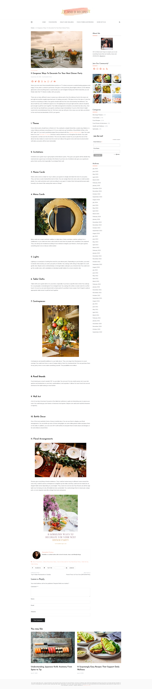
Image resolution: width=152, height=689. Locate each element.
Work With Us (101, 22)
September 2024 (97, 197)
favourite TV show (45, 134)
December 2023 (97, 222)
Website (33, 611)
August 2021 (96, 301)
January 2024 (96, 219)
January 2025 (96, 185)
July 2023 (95, 236)
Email (32, 605)
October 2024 (96, 194)
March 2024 (96, 213)
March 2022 (96, 281)
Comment (34, 586)
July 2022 (95, 270)
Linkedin (71, 567)
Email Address (97, 142)
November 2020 (97, 326)
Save (61, 567)
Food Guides (34, 70)
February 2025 (97, 182)
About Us (102, 56)
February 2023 (97, 250)
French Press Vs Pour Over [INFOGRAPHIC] (78, 574)
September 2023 (97, 230)
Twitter (49, 567)
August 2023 (96, 233)
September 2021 (97, 298)
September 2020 (97, 332)
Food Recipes (53, 22)
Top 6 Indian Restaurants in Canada (41, 574)
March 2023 (96, 247)
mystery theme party (75, 132)
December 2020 (97, 323)
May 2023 (95, 242)
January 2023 (96, 253)
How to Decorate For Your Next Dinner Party (69, 562)
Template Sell (87, 685)
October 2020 (96, 329)
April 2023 (95, 244)
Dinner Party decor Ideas (49, 562)
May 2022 (95, 275)
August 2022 (96, 267)
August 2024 (96, 199)
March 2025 (96, 180)
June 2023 (95, 239)
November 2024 (97, 191)
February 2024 (97, 216)
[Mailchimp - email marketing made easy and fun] (116, 155)
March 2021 (96, 315)
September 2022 (97, 264)
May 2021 (95, 309)
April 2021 (95, 312)
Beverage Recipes (98, 115)
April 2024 (95, 211)
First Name (96, 148)
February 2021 (97, 318)
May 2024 (95, 208)
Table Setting (34, 564)
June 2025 (95, 171)
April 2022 (95, 278)
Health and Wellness (67, 22)
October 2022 (96, 261)
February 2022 (97, 284)
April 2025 (95, 177)
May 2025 (95, 174)
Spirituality (95, 129)
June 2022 (95, 273)
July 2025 (95, 168)
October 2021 (96, 295)
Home (44, 22)
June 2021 (95, 306)
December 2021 (97, 290)
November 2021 (97, 292)
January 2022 (96, 287)
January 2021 (96, 320)
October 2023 (96, 228)
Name (32, 599)
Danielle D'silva (48, 77)
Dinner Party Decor (37, 562)
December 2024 (97, 188)
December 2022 (97, 256)
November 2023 (97, 225)
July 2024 (95, 202)
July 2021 (95, 304)
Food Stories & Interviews (85, 22)
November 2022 (97, 259)
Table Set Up (85, 562)
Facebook (38, 567)
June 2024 (95, 205)
